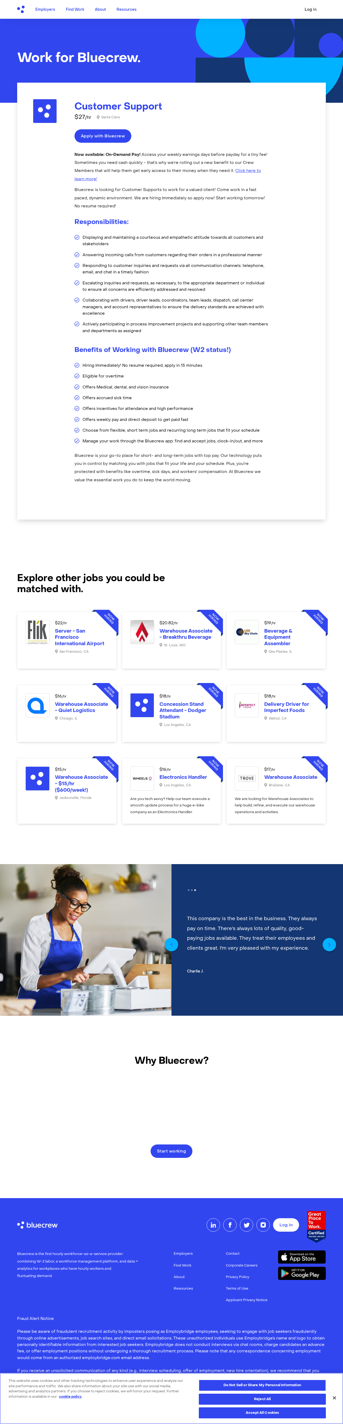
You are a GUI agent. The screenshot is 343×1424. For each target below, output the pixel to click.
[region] (171, 1398)
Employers (45, 10)
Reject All (262, 1399)
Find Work (75, 10)
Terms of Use (237, 1288)
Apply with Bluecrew (103, 136)
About (100, 10)
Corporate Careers (242, 1265)
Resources (127, 10)
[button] (171, 944)
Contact (233, 1254)
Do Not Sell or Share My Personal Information (262, 1385)
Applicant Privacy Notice (246, 1300)
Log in (310, 10)
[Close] (334, 1398)
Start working (171, 1151)
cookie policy (70, 1397)
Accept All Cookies (262, 1413)
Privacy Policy (237, 1277)
